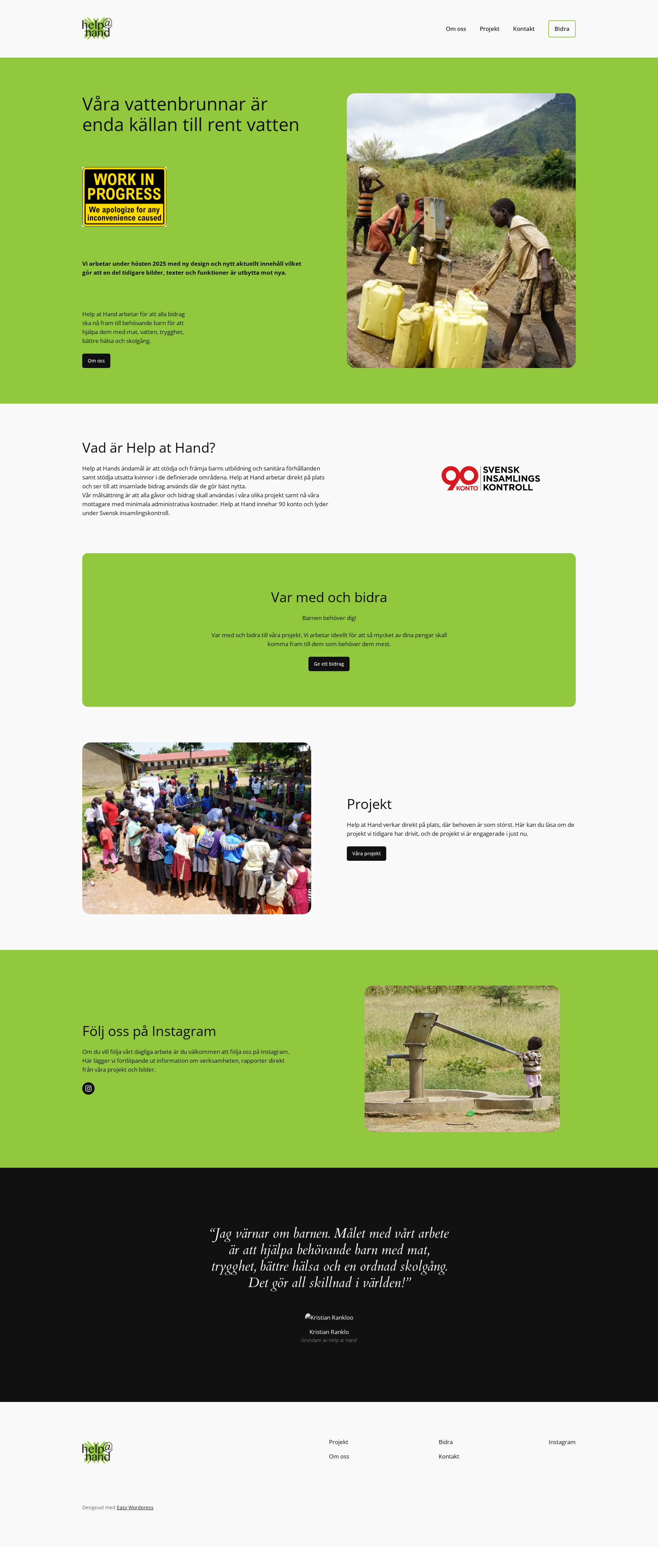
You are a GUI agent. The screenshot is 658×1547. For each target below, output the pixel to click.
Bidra (562, 29)
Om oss (96, 360)
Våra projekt (366, 853)
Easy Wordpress (135, 1507)
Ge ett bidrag (329, 664)
